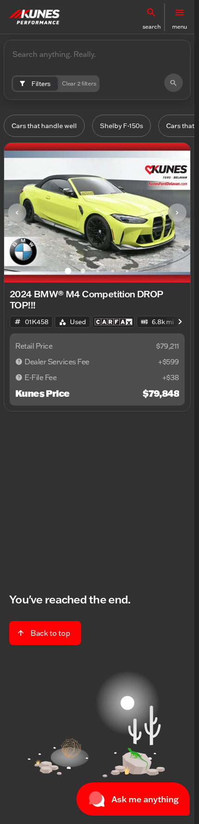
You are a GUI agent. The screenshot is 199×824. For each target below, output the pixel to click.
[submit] (173, 83)
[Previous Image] (17, 212)
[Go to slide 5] (127, 271)
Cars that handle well (44, 126)
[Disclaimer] (19, 361)
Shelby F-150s (121, 126)
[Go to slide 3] (97, 271)
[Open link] (113, 322)
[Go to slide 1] (68, 271)
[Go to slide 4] (112, 271)
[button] (151, 17)
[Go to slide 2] (82, 271)
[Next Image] (177, 212)
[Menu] (179, 12)
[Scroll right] (180, 321)
